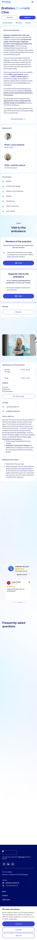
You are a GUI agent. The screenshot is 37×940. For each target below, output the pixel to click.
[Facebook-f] (4, 864)
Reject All (18, 935)
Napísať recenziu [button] (22, 574)
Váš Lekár (21, 857)
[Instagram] (12, 864)
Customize (18, 929)
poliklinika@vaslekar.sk (12, 883)
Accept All (18, 924)
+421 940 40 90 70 (11, 886)
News (4, 891)
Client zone (6, 900)
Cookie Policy (13, 919)
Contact (5, 895)
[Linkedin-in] (8, 864)
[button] (18, 119)
